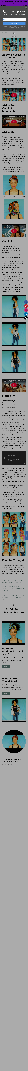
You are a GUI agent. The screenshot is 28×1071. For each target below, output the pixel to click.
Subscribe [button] (14, 23)
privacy (14, 36)
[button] (26, 8)
